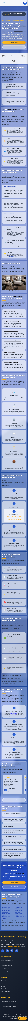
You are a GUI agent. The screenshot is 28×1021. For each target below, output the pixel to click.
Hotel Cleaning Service (12, 246)
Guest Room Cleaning (7, 960)
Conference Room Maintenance (12, 341)
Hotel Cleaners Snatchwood (8, 1001)
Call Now (14, 47)
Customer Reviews (11, 256)
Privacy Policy (4, 989)
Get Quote (4, 986)
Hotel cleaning (20, 381)
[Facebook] (2, 950)
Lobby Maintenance (6, 963)
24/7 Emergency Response (11, 362)
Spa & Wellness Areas (9, 352)
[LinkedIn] (11, 950)
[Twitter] (7, 950)
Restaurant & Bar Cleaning (11, 331)
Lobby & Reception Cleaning (11, 321)
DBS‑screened (13, 714)
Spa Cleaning (4, 971)
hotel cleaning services (13, 946)
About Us (3, 980)
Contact (3, 983)
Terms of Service (5, 991)
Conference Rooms (6, 968)
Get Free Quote (14, 42)
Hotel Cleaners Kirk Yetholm (8, 1006)
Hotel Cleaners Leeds (20, 916)
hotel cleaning (18, 31)
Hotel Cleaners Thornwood (8, 1004)
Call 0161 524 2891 (14, 886)
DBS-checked (12, 516)
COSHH (21, 754)
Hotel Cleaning (12, 109)
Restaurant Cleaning (6, 965)
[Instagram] (16, 950)
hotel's (11, 79)
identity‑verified (13, 713)
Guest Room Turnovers (10, 311)
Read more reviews (14, 800)
